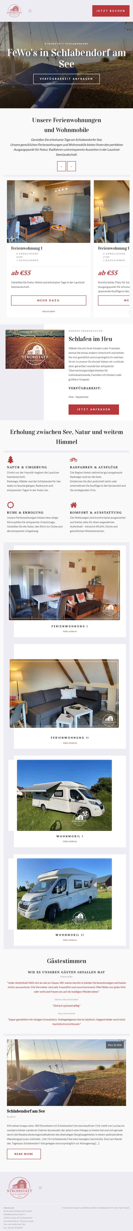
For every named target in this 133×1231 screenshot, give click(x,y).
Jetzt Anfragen (94, 409)
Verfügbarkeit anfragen (66, 78)
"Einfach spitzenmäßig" (66, 1005)
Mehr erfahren (70, 631)
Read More (24, 1153)
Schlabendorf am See (26, 1111)
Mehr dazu (48, 300)
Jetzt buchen (110, 10)
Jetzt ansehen (48, 311)
